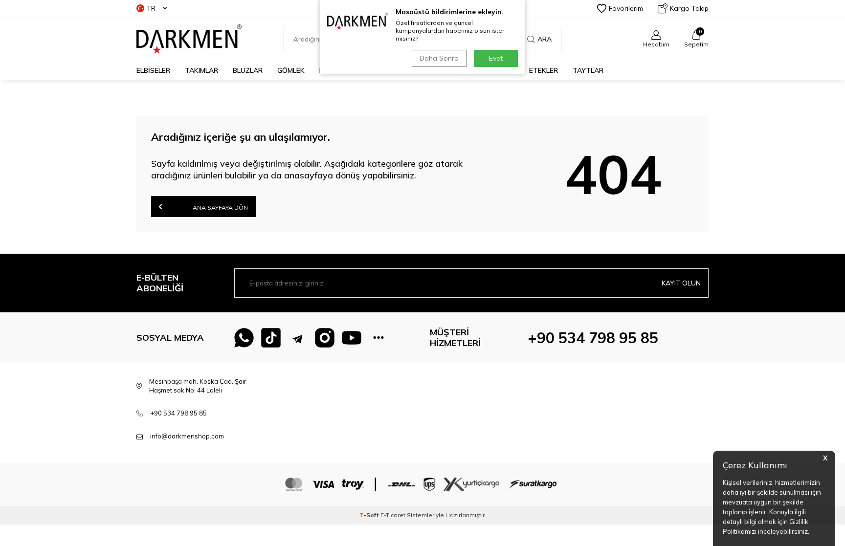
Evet (496, 58)
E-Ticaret (392, 515)
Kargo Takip (689, 8)
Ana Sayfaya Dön (219, 207)
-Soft (369, 515)
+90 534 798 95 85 (593, 337)
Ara (544, 39)
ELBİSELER (153, 70)
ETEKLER (543, 70)
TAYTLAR (588, 70)
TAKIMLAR (201, 70)
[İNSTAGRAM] (324, 338)
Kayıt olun (681, 283)
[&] (378, 338)
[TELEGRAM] (298, 338)
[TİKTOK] (271, 338)
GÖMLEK (291, 70)
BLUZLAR (248, 70)
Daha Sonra (439, 58)
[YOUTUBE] (351, 338)
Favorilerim (626, 8)
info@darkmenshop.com (187, 436)
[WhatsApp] (244, 338)
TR (151, 8)
